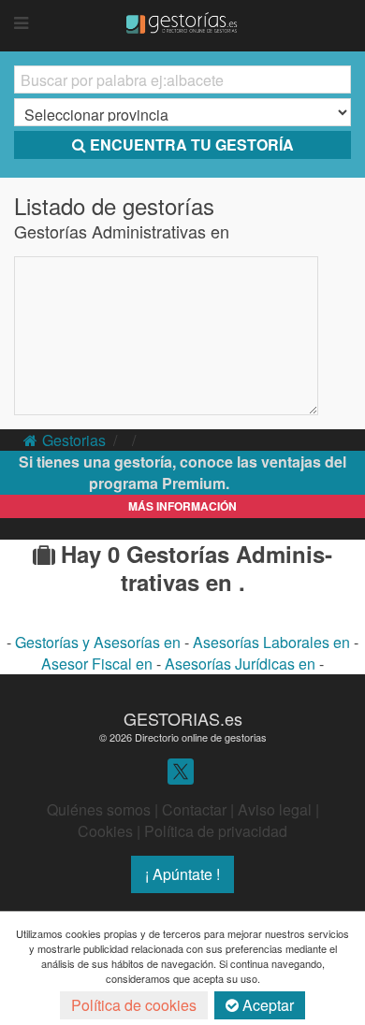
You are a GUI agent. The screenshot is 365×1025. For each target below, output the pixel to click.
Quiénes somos (99, 809)
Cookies (105, 831)
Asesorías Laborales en (273, 642)
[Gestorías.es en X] (181, 770)
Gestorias (74, 440)
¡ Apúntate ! (182, 874)
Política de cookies (134, 1005)
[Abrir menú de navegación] (21, 23)
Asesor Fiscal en (98, 663)
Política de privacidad (215, 831)
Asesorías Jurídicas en (242, 663)
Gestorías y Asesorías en (99, 642)
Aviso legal (275, 809)
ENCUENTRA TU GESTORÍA (192, 144)
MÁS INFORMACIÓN (182, 506)
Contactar (194, 809)
